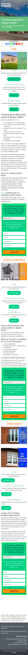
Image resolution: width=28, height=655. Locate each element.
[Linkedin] (14, 44)
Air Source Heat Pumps (14, 85)
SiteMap (14, 652)
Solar (14, 70)
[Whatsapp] (11, 44)
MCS (3, 193)
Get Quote (14, 320)
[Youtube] (19, 44)
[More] (22, 44)
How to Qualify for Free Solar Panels (17, 644)
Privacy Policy (23, 650)
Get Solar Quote (14, 293)
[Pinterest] (16, 44)
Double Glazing (14, 101)
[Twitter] (9, 44)
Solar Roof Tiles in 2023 (21, 642)
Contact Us (14, 306)
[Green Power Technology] (6, 5)
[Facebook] (6, 44)
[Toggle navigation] (26, 3)
